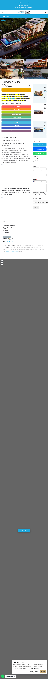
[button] (8, 676)
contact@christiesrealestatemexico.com (24, 7)
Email (34, 173)
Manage (36, 671)
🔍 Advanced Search (16, 130)
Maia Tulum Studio (45, 124)
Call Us (40, 145)
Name (35, 166)
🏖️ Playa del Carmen (16, 109)
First (33, 170)
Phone (35, 179)
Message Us (40, 149)
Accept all (43, 671)
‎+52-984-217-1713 (24, 5)
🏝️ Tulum (16, 112)
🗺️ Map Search (16, 127)
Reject (31, 671)
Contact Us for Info (16, 90)
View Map (24, 530)
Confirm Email (43, 177)
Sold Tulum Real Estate (12, 251)
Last (41, 170)
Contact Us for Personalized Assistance (24, 3)
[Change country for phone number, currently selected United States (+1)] (34, 181)
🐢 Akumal (16, 120)
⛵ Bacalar (16, 125)
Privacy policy (36, 668)
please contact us (10, 98)
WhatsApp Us (40, 153)
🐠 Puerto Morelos (16, 117)
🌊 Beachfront (16, 106)
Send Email (36, 207)
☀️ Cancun (16, 122)
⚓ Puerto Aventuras (16, 114)
